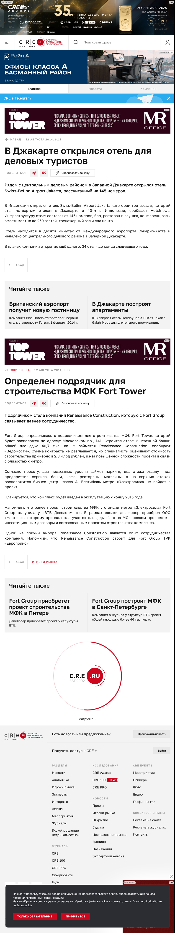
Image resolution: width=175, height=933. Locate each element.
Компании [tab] (148, 88)
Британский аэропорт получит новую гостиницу (44, 306)
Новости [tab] (95, 88)
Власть (11, 672)
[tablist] (87, 88)
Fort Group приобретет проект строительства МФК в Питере (39, 606)
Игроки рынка (17, 369)
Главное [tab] (34, 88)
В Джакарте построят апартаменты (121, 306)
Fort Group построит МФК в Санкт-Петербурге (126, 603)
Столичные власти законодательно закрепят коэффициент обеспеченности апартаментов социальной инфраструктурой (45, 881)
